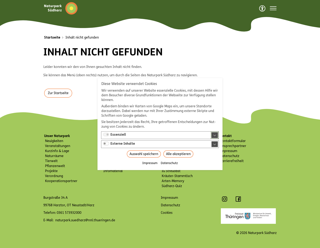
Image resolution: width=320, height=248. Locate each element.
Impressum (150, 163)
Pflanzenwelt (55, 166)
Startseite (52, 37)
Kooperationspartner (61, 181)
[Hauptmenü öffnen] (273, 8)
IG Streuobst (171, 171)
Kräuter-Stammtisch (177, 176)
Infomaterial (113, 171)
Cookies (166, 213)
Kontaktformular (233, 141)
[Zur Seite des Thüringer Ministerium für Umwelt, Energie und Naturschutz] (248, 216)
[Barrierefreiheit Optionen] (262, 8)
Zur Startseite (58, 93)
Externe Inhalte (122, 144)
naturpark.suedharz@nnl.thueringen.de (85, 220)
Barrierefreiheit (232, 161)
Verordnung (54, 176)
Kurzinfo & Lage (57, 151)
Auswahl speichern (144, 154)
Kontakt (225, 136)
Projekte (51, 171)
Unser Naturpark (57, 136)
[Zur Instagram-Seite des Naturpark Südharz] (224, 201)
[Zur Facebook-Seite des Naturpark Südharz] (238, 201)
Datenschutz (169, 163)
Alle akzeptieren (178, 154)
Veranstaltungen (57, 146)
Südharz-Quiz (172, 186)
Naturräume (54, 156)
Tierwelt (51, 161)
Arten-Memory (173, 181)
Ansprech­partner (233, 146)
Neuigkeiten (54, 141)
